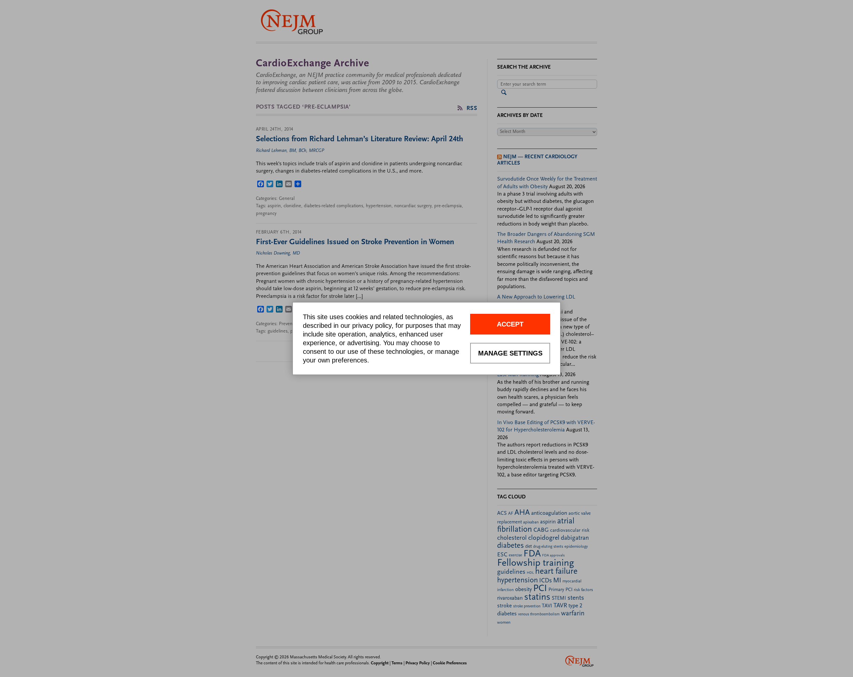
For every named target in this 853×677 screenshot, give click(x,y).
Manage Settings (510, 353)
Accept (510, 324)
